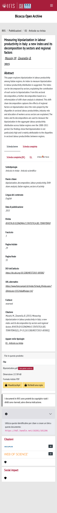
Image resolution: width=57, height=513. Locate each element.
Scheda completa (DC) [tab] (16, 157)
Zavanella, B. (24, 58)
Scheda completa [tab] (30, 146)
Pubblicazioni (15, 30)
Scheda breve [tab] (12, 146)
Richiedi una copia (35, 385)
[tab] (31, 157)
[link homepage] (9, 5)
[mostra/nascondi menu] (51, 5)
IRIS (4, 30)
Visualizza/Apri (13, 385)
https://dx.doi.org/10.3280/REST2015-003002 (24, 272)
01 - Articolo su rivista (35, 30)
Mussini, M (10, 58)
